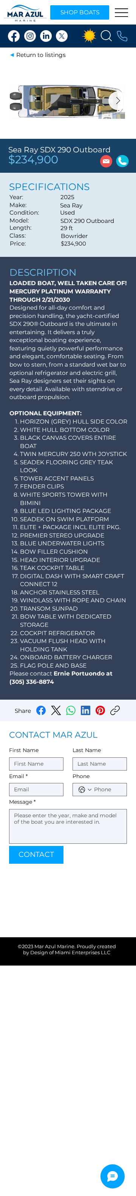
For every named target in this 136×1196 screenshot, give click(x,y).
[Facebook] (41, 710)
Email (18, 776)
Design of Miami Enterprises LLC (70, 952)
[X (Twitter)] (56, 710)
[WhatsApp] (71, 710)
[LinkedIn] (85, 710)
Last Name (87, 750)
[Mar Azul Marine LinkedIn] (46, 36)
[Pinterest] (100, 710)
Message (22, 801)
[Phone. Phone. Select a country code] (85, 789)
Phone (81, 776)
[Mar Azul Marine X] (62, 36)
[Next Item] (117, 100)
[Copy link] (115, 710)
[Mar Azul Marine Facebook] (14, 36)
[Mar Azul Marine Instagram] (30, 36)
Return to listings (41, 54)
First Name (24, 750)
